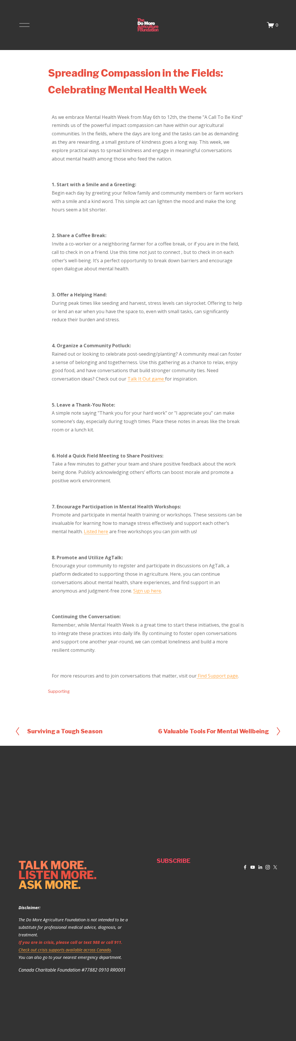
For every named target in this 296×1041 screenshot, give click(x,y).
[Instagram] (267, 867)
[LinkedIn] (260, 867)
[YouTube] (252, 867)
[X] (275, 867)
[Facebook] (245, 867)
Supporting (59, 691)
